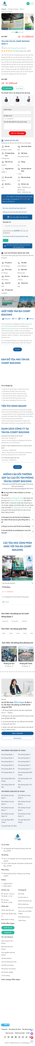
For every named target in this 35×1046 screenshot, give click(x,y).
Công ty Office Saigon (17, 500)
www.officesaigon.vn (25, 1043)
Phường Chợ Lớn (16, 48)
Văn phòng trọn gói (28, 1029)
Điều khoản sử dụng (7, 919)
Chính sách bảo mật (7, 910)
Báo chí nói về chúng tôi (25, 908)
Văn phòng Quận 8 (7, 765)
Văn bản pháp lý (6, 958)
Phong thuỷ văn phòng (8, 969)
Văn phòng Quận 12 (7, 772)
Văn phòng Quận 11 (24, 769)
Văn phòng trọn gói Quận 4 (24, 802)
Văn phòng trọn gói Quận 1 (7, 796)
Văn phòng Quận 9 (24, 765)
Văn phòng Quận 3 (7, 758)
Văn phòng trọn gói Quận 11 (24, 815)
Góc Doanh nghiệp (7, 972)
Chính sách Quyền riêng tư (8, 915)
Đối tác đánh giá (23, 904)
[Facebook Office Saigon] (5, 1037)
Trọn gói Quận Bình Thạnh (7, 821)
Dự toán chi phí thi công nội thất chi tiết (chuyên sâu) (18, 246)
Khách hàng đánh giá (25, 901)
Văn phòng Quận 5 (7, 761)
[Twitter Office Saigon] (8, 1037)
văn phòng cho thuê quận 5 (20, 508)
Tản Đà (8, 48)
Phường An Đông (19, 597)
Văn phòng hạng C (23, 156)
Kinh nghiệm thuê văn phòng (8, 953)
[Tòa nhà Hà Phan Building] (17, 568)
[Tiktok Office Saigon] (26, 1037)
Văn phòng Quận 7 (24, 761)
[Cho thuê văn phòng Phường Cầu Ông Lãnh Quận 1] (26, 656)
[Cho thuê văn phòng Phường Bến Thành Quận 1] (9, 656)
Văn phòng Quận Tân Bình (25, 779)
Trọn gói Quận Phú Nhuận (24, 821)
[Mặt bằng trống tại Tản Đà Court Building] (12, 21)
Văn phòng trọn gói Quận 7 (24, 808)
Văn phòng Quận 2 (24, 754)
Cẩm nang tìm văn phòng (7, 942)
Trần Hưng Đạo (11, 597)
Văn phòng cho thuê (15, 1029)
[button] (12, 32)
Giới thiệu (21, 894)
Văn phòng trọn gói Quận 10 (7, 815)
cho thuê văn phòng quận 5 (12, 328)
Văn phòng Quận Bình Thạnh (25, 773)
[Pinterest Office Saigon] (19, 1037)
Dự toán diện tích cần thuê (19, 217)
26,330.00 (16, 230)
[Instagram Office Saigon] (22, 1037)
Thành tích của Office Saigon (25, 912)
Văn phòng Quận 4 (24, 758)
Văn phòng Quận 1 (7, 754)
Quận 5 (24, 48)
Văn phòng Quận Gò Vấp (8, 785)
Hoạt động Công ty (24, 917)
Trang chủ (4, 1029)
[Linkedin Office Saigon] (15, 1037)
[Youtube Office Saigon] (12, 1037)
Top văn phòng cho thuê (8, 962)
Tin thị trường (5, 975)
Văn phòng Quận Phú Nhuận (8, 779)
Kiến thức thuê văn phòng (7, 948)
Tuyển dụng (21, 920)
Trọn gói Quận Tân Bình (9, 826)
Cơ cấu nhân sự (23, 897)
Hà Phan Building (7, 587)
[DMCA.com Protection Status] (5, 1025)
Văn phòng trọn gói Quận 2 (24, 796)
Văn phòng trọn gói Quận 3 (7, 802)
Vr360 (28, 1033)
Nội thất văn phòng (7, 965)
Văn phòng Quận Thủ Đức (25, 785)
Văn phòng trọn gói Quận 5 (7, 808)
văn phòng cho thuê (17, 498)
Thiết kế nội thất (20, 1033)
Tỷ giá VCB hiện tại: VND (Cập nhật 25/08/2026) (15, 232)
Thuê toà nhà (9, 1033)
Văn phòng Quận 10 (7, 769)
